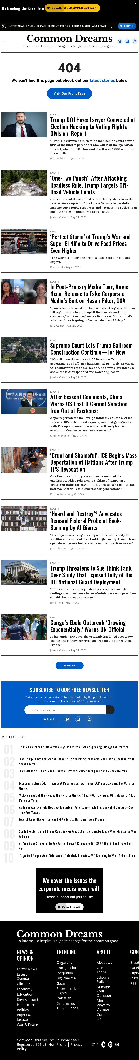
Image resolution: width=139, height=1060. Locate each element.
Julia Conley (57, 325)
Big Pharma (66, 978)
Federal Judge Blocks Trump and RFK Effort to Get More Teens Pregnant (63, 819)
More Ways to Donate (103, 1005)
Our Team (101, 969)
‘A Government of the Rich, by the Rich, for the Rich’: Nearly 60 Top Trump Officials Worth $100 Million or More (77, 798)
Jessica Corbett (59, 217)
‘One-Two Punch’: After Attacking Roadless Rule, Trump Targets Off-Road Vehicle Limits (89, 185)
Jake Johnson (58, 548)
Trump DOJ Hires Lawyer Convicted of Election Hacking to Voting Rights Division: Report (92, 126)
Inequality (64, 972)
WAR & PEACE (99, 26)
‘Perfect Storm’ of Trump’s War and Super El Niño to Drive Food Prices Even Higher (90, 243)
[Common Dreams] (3, 26)
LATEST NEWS (17, 26)
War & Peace (27, 1024)
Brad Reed (56, 267)
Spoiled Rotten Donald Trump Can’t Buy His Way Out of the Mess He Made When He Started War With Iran (77, 834)
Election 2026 (67, 1008)
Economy (24, 988)
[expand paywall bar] (135, 3)
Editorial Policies (103, 979)
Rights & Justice (24, 1017)
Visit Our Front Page (69, 93)
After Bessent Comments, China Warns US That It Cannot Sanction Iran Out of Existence (89, 403)
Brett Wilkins (58, 158)
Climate (23, 983)
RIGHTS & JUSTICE (80, 26)
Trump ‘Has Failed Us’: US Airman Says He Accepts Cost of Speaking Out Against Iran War (73, 747)
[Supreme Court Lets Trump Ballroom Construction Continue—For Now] (24, 350)
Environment (27, 999)
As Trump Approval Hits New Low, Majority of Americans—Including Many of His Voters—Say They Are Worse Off (76, 810)
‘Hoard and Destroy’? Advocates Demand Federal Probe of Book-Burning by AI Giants (86, 520)
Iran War (63, 998)
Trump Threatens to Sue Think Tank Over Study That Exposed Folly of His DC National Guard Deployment (91, 575)
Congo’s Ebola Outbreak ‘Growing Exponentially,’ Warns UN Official (88, 625)
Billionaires (65, 1003)
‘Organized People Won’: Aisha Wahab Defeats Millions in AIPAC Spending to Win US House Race (77, 855)
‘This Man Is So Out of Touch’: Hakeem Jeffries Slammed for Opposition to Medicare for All (74, 771)
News (53, 114)
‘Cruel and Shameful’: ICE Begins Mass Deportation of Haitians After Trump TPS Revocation (93, 462)
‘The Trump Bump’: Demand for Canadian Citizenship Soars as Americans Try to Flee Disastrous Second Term (76, 761)
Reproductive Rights (67, 990)
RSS (133, 983)
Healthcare (26, 1004)
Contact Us (103, 1016)
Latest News (27, 969)
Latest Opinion (23, 976)
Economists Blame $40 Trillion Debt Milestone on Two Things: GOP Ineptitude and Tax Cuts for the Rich (76, 785)
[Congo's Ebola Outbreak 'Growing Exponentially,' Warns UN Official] (24, 627)
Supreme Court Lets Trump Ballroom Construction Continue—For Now (91, 348)
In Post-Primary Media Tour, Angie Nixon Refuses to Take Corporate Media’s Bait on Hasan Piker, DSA (89, 293)
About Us (104, 962)
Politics (23, 1009)
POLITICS (65, 26)
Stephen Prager (59, 435)
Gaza (60, 983)
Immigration (66, 967)
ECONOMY (53, 26)
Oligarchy (64, 962)
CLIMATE (41, 26)
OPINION (30, 26)
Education (25, 994)
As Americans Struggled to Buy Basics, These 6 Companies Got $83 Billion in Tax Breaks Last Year (75, 846)
